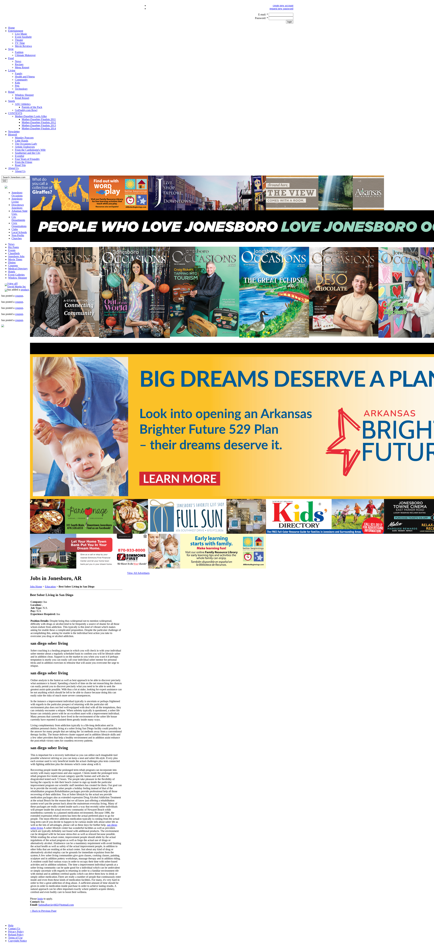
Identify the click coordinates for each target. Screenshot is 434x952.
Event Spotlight (23, 36)
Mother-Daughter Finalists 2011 (39, 119)
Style (11, 49)
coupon (19, 295)
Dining (12, 262)
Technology (21, 88)
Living (11, 70)
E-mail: (263, 14)
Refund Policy (16, 934)
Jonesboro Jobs (16, 256)
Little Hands (21, 140)
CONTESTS (15, 113)
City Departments (18, 219)
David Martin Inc (16, 286)
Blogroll (12, 134)
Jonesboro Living (17, 200)
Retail (11, 91)
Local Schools (19, 232)
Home (11, 27)
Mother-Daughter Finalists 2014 (39, 128)
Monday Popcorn (24, 137)
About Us (13, 168)
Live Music (21, 33)
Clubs (15, 229)
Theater (19, 40)
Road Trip (20, 165)
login (40, 898)
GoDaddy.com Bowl (26, 110)
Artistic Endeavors (25, 146)
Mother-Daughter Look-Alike (31, 116)
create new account (283, 5)
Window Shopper (24, 94)
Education (50, 586)
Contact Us (14, 928)
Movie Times (15, 259)
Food (11, 58)
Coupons (13, 265)
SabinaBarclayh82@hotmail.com (56, 904)
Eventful (19, 156)
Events (11, 250)
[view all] (12, 283)
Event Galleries (16, 274)
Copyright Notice (17, 940)
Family (18, 73)
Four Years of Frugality (27, 159)
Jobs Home (36, 586)
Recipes (19, 64)
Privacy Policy (16, 931)
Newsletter (14, 131)
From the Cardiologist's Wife (30, 149)
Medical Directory (18, 268)
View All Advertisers (138, 573)
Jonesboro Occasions (17, 194)
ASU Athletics (23, 104)
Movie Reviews (23, 46)
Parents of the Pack (32, 107)
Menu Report (22, 67)
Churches (17, 238)
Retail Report (22, 98)
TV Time (20, 43)
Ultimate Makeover (25, 55)
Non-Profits (18, 235)
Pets (17, 85)
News (18, 61)
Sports (11, 101)
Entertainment (15, 30)
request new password (281, 8)
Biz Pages (13, 247)
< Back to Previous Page (43, 910)
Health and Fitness (25, 76)
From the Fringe (23, 162)
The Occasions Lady (26, 143)
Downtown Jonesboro (18, 206)
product (25, 289)
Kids (17, 82)
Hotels (11, 271)
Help (10, 925)
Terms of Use (15, 937)
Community (21, 79)
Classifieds (14, 253)
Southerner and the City (27, 152)
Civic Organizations (19, 225)
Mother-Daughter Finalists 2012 (39, 122)
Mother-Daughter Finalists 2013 (39, 125)
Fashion (19, 52)
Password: (261, 18)
